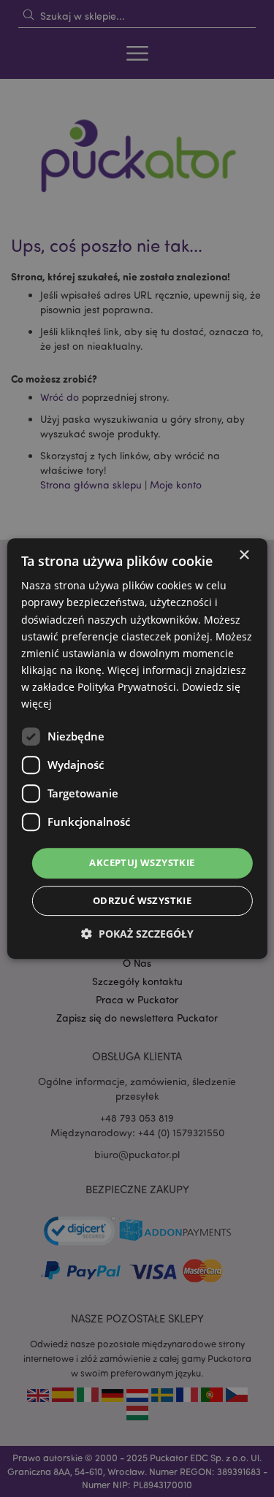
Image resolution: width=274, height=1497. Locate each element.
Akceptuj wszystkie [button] (141, 862)
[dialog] (137, 748)
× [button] (243, 555)
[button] (137, 934)
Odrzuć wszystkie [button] (142, 900)
